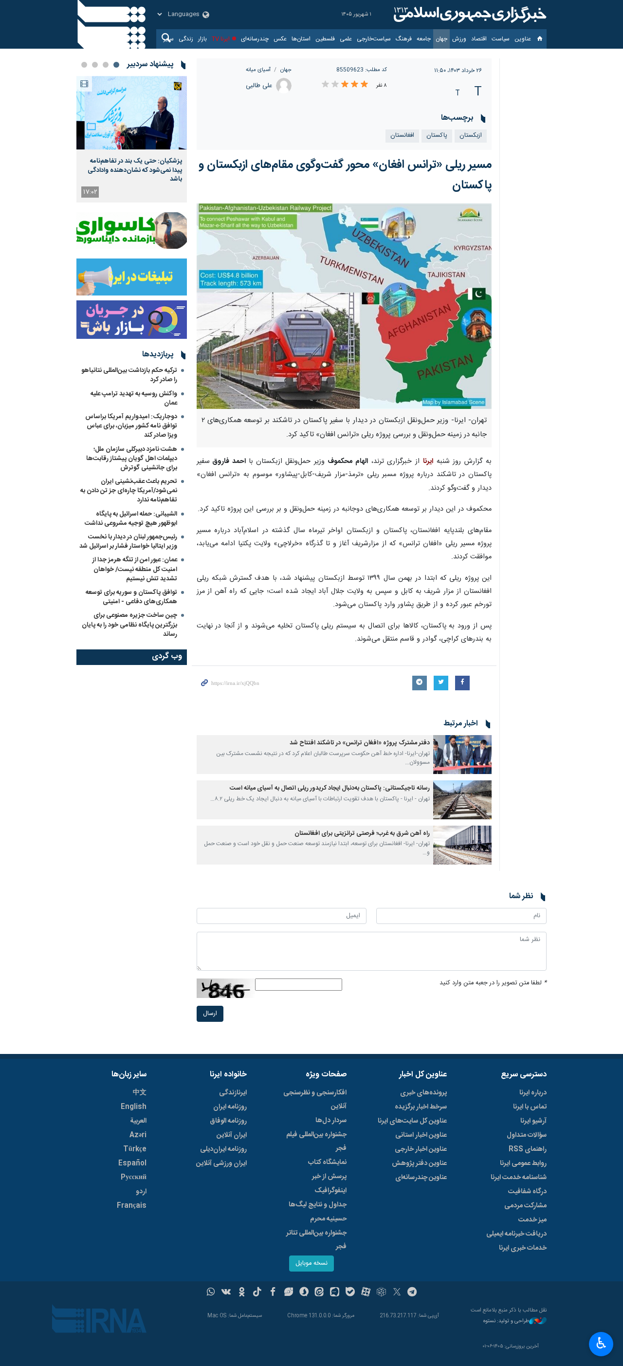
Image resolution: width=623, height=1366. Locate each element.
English (134, 1107)
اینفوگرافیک (330, 1191)
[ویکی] (226, 1293)
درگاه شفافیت (527, 1192)
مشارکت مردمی (525, 1206)
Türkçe (135, 1149)
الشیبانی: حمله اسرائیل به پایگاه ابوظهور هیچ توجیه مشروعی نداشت (131, 519)
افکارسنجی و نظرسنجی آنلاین (315, 1099)
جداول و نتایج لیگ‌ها (318, 1205)
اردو (141, 1192)
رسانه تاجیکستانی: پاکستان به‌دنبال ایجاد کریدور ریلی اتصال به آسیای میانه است (330, 788)
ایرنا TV (221, 39)
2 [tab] (106, 65)
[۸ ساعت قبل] (131, 112)
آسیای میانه (258, 69)
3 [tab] (95, 65)
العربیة (138, 1121)
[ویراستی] (288, 1293)
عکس (280, 39)
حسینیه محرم (328, 1219)
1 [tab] (116, 65)
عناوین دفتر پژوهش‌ (419, 1163)
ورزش (459, 39)
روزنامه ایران (230, 1107)
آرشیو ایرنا (533, 1121)
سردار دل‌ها (331, 1120)
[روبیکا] (381, 1293)
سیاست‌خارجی (374, 39)
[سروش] (304, 1293)
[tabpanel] (131, 139)
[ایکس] (396, 1293)
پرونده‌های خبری (423, 1093)
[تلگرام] (412, 1293)
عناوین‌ (522, 39)
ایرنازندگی (233, 1093)
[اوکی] (241, 1293)
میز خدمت (532, 1220)
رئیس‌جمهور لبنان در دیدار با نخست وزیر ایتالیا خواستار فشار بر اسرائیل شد (128, 542)
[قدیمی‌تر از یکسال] (462, 754)
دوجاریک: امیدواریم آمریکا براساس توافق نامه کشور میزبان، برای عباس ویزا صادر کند (131, 426)
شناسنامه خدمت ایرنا (519, 1177)
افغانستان (402, 135)
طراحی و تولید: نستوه (506, 1321)
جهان (441, 39)
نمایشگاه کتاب (327, 1162)
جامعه (424, 39)
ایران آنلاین (232, 1135)
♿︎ (601, 1343)
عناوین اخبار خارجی (421, 1149)
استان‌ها (301, 39)
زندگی (186, 39)
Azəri (138, 1135)
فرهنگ (404, 39)
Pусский (134, 1177)
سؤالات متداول (527, 1135)
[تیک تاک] (257, 1293)
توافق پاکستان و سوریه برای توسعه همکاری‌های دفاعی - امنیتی (131, 597)
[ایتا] (319, 1293)
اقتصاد (479, 39)
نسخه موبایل (311, 1263)
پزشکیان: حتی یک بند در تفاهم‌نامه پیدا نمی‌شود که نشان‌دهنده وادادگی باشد (135, 170)
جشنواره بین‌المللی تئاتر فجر (316, 1240)
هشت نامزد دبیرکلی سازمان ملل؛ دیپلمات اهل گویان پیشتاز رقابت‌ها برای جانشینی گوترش (131, 458)
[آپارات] (365, 1293)
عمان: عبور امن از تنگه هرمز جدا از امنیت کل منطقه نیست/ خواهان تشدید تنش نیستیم (134, 569)
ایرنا (469, 14)
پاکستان (436, 135)
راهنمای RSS (528, 1149)
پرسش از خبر (329, 1176)
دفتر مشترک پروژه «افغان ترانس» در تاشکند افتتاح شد (360, 743)
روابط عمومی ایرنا (523, 1163)
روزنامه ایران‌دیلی (223, 1149)
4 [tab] (84, 65)
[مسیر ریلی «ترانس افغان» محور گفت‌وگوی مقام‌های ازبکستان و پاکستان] (344, 306)
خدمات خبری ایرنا (523, 1248)
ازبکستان (470, 135)
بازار (202, 39)
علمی (346, 39)
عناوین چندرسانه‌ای (421, 1177)
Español (132, 1163)
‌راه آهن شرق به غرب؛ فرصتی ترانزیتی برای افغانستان (362, 834)
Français (132, 1206)
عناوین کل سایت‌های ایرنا (412, 1121)
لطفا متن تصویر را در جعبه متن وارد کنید (493, 983)
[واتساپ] (211, 1293)
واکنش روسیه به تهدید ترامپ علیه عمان (134, 398)
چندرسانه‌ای (255, 39)
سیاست (501, 39)
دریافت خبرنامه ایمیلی (516, 1234)
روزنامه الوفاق (228, 1121)
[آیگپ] (334, 1293)
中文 (140, 1093)
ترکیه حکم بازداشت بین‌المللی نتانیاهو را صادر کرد (129, 375)
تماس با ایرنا (530, 1107)
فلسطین (325, 39)
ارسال (210, 1014)
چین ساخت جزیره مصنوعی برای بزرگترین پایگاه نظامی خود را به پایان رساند (129, 624)
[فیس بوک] (272, 1293)
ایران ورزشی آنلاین (221, 1163)
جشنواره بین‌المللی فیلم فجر (316, 1141)
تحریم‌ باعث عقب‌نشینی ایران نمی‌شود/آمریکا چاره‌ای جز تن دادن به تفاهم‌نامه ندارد (128, 490)
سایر (169, 39)
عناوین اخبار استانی (421, 1135)
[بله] (350, 1293)
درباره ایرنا (533, 1093)
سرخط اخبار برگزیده (421, 1107)
